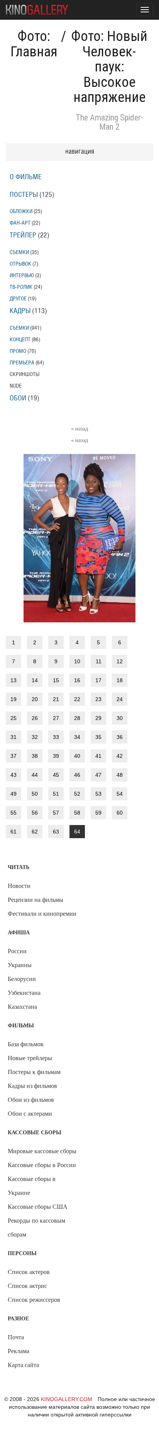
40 (77, 756)
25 (13, 718)
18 (120, 680)
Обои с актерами (30, 1113)
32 (35, 737)
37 (13, 756)
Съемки (19, 252)
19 (13, 699)
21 (56, 699)
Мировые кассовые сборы (42, 1151)
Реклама (18, 1351)
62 (35, 832)
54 (120, 794)
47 (98, 775)
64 (77, 832)
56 (35, 813)
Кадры (20, 311)
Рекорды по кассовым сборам (36, 1227)
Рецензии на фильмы (35, 899)
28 (77, 718)
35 (98, 737)
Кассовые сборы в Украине (32, 1186)
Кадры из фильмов (32, 1086)
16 (77, 680)
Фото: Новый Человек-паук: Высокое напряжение (109, 66)
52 (77, 794)
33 (56, 737)
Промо (18, 351)
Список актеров (29, 1272)
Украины (20, 965)
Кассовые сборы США (38, 1206)
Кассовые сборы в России (42, 1165)
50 (35, 794)
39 (56, 756)
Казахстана (22, 1006)
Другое (18, 298)
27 (56, 718)
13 (13, 680)
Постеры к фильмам (34, 1072)
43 (13, 775)
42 (120, 756)
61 (13, 832)
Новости (19, 886)
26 (35, 718)
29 (98, 718)
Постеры (24, 195)
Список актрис (27, 1286)
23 (98, 699)
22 (77, 699)
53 (98, 794)
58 (77, 813)
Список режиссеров (34, 1299)
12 (120, 661)
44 (35, 775)
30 (120, 718)
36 (120, 737)
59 (98, 813)
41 (98, 756)
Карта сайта (23, 1365)
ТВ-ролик (21, 287)
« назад (79, 429)
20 (35, 699)
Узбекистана (24, 992)
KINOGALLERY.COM (66, 1399)
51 (56, 794)
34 (77, 737)
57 (56, 813)
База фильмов (26, 1044)
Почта (16, 1337)
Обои (18, 398)
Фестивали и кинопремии (42, 913)
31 (13, 737)
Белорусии (22, 979)
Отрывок (20, 263)
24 (120, 699)
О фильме (26, 177)
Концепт (20, 339)
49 (13, 794)
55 (13, 813)
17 (98, 680)
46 (77, 775)
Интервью (22, 275)
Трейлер (23, 235)
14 (35, 680)
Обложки (21, 211)
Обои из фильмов (31, 1099)
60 (120, 813)
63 (56, 832)
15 (56, 680)
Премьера (22, 362)
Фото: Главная (34, 44)
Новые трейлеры (30, 1058)
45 (56, 775)
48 (120, 775)
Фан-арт (20, 222)
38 (35, 756)
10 (77, 661)
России (17, 951)
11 (98, 661)
